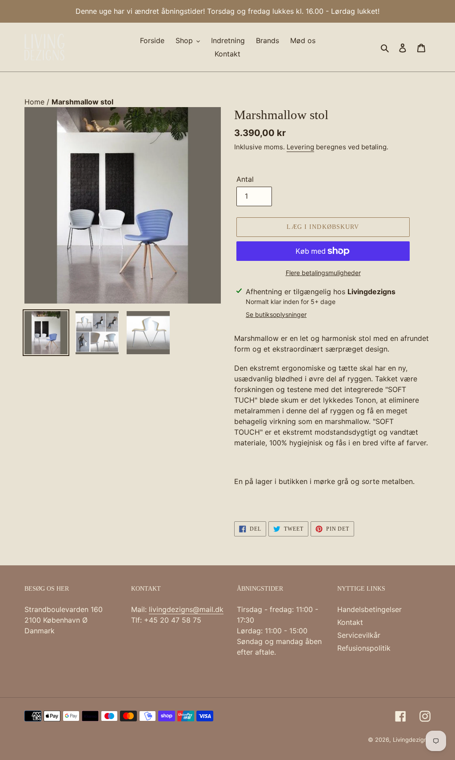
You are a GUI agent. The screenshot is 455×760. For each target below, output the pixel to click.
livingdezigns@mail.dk (186, 609)
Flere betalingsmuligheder (323, 272)
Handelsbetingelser (369, 609)
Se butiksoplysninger (276, 314)
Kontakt (350, 622)
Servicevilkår (358, 635)
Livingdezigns (412, 739)
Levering (300, 147)
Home (35, 101)
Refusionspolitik (364, 648)
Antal (245, 179)
